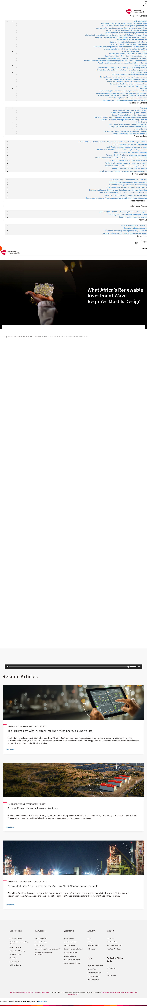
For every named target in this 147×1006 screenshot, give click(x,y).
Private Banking (40, 945)
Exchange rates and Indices (73, 949)
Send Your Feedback (113, 949)
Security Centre (45, 992)
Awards (90, 942)
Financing (13, 958)
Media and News (93, 945)
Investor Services (15, 947)
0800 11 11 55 (111, 975)
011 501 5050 (111, 968)
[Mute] (128, 667)
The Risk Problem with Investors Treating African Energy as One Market (50, 730)
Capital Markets (15, 961)
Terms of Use (92, 969)
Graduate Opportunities (72, 959)
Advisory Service (15, 965)
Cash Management (16, 938)
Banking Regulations (95, 973)
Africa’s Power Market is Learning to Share (33, 808)
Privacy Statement (94, 976)
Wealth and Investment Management (47, 949)
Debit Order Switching (114, 945)
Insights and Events (70, 952)
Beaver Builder (42, 1001)
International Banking (17, 951)
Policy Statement (36, 992)
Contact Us (110, 938)
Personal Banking (41, 938)
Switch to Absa (112, 942)
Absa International (70, 942)
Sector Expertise (69, 945)
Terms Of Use (13, 992)
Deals (89, 938)
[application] (73, 666)
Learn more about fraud (72, 963)
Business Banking (40, 942)
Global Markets (69, 938)
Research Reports (70, 956)
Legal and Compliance (95, 966)
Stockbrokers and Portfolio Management (44, 953)
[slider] (133, 666)
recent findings (57, 418)
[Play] (7, 667)
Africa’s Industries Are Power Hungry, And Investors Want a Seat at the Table (53, 885)
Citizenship (91, 949)
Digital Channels (15, 954)
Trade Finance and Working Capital (19, 943)
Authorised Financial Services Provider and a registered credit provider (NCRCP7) (102, 993)
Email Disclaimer (93, 980)
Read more (10, 749)
